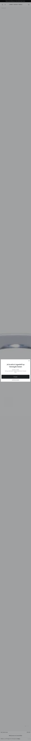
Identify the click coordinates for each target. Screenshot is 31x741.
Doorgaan (15, 376)
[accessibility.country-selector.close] (29, 360)
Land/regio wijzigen (15, 379)
